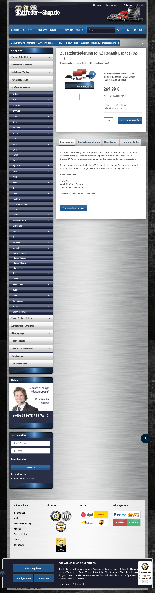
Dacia (15, 122)
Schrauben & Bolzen (20, 363)
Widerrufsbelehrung (22, 523)
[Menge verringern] (105, 120)
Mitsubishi (17, 226)
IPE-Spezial (127, 5)
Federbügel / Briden (20, 72)
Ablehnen (44, 578)
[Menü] (150, 563)
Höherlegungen (18, 333)
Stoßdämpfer (17, 356)
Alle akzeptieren (33, 568)
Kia (14, 188)
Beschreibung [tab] (67, 142)
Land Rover (17, 199)
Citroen (16, 116)
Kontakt (140, 5)
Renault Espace (128, 77)
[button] (127, 30)
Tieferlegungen (18, 341)
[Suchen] (118, 30)
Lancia (15, 193)
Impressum (63, 584)
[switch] (145, 581)
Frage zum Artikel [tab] (130, 142)
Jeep (15, 182)
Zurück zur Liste (19, 43)
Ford (15, 144)
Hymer (15, 160)
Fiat (14, 139)
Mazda (15, 215)
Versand (124, 96)
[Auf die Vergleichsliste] (92, 74)
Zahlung (17, 539)
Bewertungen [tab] (110, 142)
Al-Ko (15, 94)
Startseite (97, 5)
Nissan (16, 231)
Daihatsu (16, 127)
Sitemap (17, 529)
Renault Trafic (19, 268)
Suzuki (16, 290)
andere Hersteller (20, 312)
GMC (15, 150)
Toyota (15, 295)
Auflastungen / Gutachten (22, 325)
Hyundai (16, 165)
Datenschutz (79, 584)
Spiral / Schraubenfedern (22, 348)
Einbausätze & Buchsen (21, 64)
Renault (16, 248)
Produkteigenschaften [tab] (89, 142)
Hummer (16, 155)
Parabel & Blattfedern (21, 57)
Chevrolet (17, 105)
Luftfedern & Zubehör (20, 87)
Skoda (15, 278)
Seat (15, 273)
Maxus (15, 209)
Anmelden (30, 467)
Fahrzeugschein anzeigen (73, 208)
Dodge (15, 133)
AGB (16, 518)
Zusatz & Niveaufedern (21, 318)
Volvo (15, 306)
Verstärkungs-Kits (19, 80)
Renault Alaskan (20, 253)
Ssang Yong (18, 284)
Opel (15, 237)
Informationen (112, 5)
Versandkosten (20, 534)
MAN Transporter (20, 204)
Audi (15, 100)
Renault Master (20, 263)
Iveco (15, 177)
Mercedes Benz (19, 220)
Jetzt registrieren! (27, 478)
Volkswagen (18, 301)
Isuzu (15, 171)
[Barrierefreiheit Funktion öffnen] (145, 438)
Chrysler (16, 111)
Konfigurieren (24, 578)
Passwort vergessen (19, 474)
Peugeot (16, 242)
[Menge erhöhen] (112, 120)
